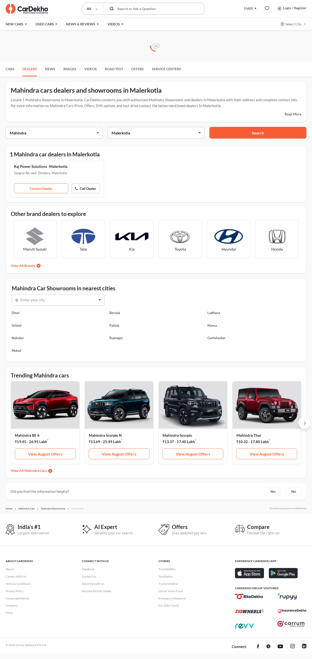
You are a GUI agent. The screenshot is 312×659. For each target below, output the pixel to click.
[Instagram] (292, 647)
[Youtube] (280, 647)
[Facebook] (258, 647)
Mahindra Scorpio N (105, 435)
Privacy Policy (14, 591)
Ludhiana (213, 313)
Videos (90, 69)
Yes (273, 491)
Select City (293, 24)
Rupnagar (116, 338)
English (248, 8)
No (293, 491)
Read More (293, 114)
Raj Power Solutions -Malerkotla (41, 166)
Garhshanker (216, 338)
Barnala (114, 313)
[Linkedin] (304, 647)
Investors (12, 605)
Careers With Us (16, 576)
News (50, 69)
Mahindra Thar (248, 435)
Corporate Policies (17, 598)
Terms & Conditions (18, 584)
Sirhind (16, 325)
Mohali (16, 351)
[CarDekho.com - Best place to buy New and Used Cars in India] (27, 9)
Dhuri (16, 313)
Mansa (212, 325)
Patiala (114, 325)
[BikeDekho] (249, 596)
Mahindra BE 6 (27, 435)
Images (69, 69)
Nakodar (18, 338)
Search (258, 133)
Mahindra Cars (35, 470)
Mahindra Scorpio (177, 435)
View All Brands (23, 266)
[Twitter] (268, 647)
